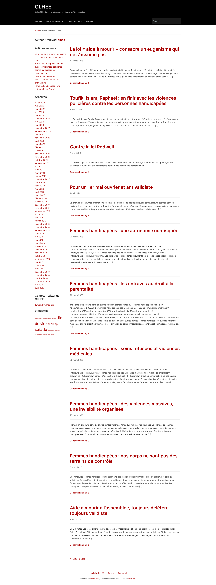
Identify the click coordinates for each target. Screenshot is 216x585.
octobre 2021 (41, 160)
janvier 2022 (41, 150)
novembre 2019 (42, 208)
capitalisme (38, 318)
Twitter (111, 573)
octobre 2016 (41, 278)
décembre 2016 (42, 272)
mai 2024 (39, 125)
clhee (61, 39)
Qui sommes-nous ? (55, 21)
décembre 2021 (42, 153)
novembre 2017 (42, 252)
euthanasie (53, 318)
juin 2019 (39, 214)
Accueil (38, 21)
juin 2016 (39, 284)
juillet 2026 (40, 102)
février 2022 (41, 147)
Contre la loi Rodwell (45, 76)
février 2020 (41, 198)
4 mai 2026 (75, 153)
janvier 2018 (40, 246)
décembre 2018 (42, 224)
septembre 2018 (42, 230)
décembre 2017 (42, 249)
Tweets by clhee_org (44, 305)
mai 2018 (39, 240)
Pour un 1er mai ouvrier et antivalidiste (111, 187)
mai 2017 (39, 262)
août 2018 (39, 233)
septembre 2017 (42, 259)
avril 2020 (39, 192)
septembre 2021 (42, 163)
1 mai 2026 (75, 193)
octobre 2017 (41, 256)
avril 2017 (39, 265)
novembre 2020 (42, 179)
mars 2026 (40, 109)
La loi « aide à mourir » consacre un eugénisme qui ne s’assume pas (50, 57)
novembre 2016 (42, 275)
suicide (41, 329)
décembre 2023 (42, 128)
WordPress (94, 579)
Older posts (77, 559)
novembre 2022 (42, 137)
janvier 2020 (41, 201)
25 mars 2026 (76, 415)
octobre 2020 (41, 182)
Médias (89, 21)
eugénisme (46, 318)
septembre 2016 (42, 281)
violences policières (54, 330)
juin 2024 (39, 121)
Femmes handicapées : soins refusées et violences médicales (125, 351)
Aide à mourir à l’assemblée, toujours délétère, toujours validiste (120, 510)
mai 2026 (39, 105)
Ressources (74, 21)
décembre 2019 (42, 205)
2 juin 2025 (75, 519)
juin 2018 (39, 236)
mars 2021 (40, 173)
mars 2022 (40, 144)
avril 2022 (39, 141)
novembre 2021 (42, 157)
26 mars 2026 (76, 236)
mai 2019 (39, 217)
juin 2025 (39, 112)
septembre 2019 (42, 211)
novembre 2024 (42, 118)
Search (178, 21)
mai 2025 (39, 115)
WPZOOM (132, 579)
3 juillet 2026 (76, 109)
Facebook (123, 573)
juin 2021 (39, 166)
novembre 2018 (42, 227)
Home (37, 30)
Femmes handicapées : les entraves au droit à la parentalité (121, 286)
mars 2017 (40, 268)
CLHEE (43, 7)
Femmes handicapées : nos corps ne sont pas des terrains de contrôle (124, 458)
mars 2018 (40, 243)
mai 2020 (39, 189)
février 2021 (40, 176)
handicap (52, 324)
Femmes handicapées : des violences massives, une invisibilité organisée (121, 406)
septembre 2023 (43, 131)
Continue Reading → (79, 83)
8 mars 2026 (76, 467)
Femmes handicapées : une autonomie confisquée (124, 230)
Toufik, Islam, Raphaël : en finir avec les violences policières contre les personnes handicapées (123, 100)
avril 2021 (39, 169)
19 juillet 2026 (76, 60)
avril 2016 (39, 288)
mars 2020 (40, 195)
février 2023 (41, 134)
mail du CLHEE (97, 573)
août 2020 (40, 185)
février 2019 (40, 220)
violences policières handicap (44, 334)
